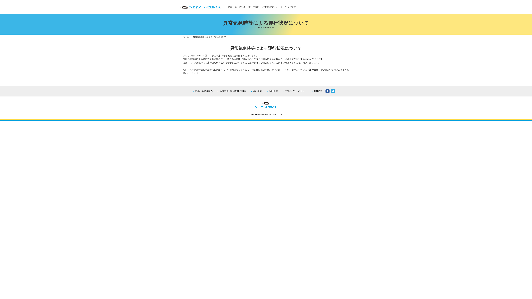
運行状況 (313, 70)
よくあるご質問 (288, 7)
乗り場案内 (253, 7)
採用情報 (273, 91)
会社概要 (257, 91)
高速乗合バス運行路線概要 (233, 91)
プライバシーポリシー (296, 91)
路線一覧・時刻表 (237, 7)
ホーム (186, 37)
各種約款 (318, 91)
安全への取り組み (204, 91)
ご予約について (270, 7)
